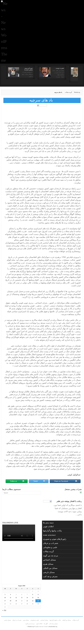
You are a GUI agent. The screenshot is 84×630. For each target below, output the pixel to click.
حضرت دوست (60, 68)
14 (27, 597)
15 (32, 597)
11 (10, 597)
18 (10, 600)
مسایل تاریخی (49, 572)
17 (5, 600)
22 (32, 600)
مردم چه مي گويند (50, 556)
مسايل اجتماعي (49, 560)
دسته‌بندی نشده (49, 535)
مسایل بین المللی (50, 568)
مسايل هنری (48, 564)
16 (38, 597)
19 (16, 600)
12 (16, 597)
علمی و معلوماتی (50, 547)
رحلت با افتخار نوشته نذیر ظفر (69, 501)
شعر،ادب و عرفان (50, 543)
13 (21, 597)
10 (5, 597)
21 (27, 600)
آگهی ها (46, 623)
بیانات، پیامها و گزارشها (52, 531)
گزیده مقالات (68, 92)
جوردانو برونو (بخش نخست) (28, 69)
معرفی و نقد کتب (50, 576)
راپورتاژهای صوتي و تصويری (54, 539)
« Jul (4, 610)
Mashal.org (77, 92)
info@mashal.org (52, 626)
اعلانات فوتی (48, 526)
